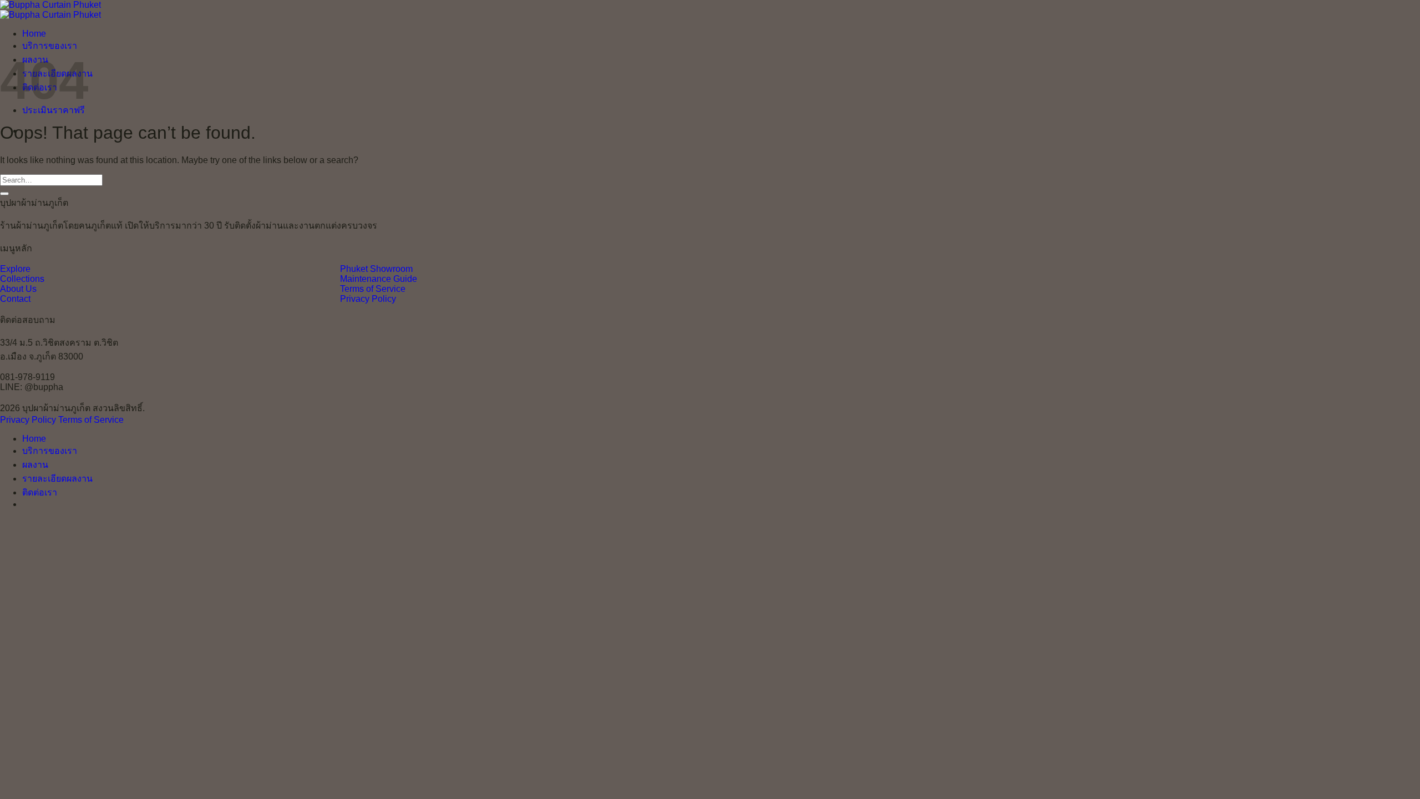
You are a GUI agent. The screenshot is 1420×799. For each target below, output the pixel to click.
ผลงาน (35, 464)
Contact (15, 299)
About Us (18, 289)
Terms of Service (372, 289)
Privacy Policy (368, 299)
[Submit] (4, 193)
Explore (15, 269)
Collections (22, 279)
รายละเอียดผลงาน (57, 478)
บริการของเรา (49, 45)
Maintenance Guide (378, 279)
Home (34, 33)
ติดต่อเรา (39, 492)
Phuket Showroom (376, 269)
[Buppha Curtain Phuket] (50, 9)
